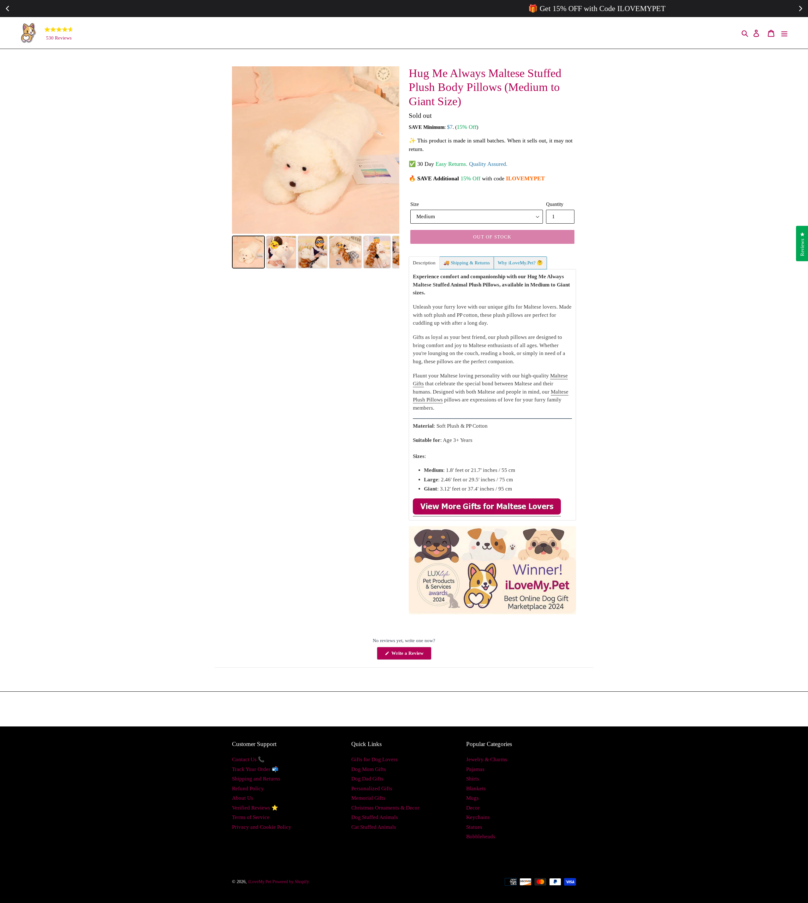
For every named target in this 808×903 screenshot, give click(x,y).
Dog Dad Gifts (367, 779)
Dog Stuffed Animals (374, 817)
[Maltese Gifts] (487, 513)
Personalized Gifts (371, 789)
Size (414, 204)
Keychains (478, 817)
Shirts (472, 779)
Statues (474, 827)
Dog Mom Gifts (368, 769)
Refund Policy (248, 789)
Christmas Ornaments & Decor (385, 808)
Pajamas (475, 769)
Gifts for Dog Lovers (374, 759)
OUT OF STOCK (492, 236)
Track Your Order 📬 (255, 769)
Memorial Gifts (368, 798)
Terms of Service (251, 817)
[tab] (424, 262)
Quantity (554, 204)
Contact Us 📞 (248, 759)
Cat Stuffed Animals (373, 827)
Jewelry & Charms (486, 759)
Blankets (476, 789)
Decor (473, 808)
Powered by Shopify (290, 881)
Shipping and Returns (256, 779)
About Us (242, 798)
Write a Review (410, 655)
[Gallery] (315, 168)
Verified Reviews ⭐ (255, 808)
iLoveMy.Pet (259, 881)
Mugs (472, 798)
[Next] (390, 150)
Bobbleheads (480, 837)
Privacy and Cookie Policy (261, 827)
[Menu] (785, 32)
